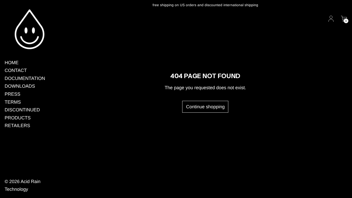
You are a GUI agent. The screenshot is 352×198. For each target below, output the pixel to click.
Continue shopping (205, 106)
